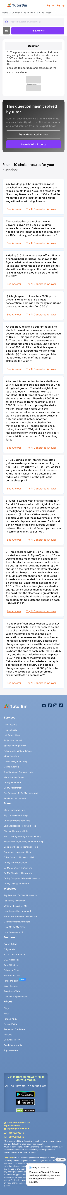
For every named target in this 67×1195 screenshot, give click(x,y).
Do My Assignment (13, 787)
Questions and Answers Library (19, 772)
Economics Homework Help (17, 852)
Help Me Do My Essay (14, 927)
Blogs (6, 1008)
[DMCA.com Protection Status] (26, 1110)
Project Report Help (13, 740)
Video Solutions (11, 756)
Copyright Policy (12, 1039)
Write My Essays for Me (15, 906)
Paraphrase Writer (12, 991)
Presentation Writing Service (18, 751)
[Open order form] (1, 10)
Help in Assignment (13, 932)
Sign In (50, 5)
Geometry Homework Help (17, 921)
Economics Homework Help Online (21, 916)
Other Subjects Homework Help (19, 857)
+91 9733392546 (15, 1133)
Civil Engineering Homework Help (20, 826)
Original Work (10, 949)
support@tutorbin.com (18, 1128)
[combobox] (33, 22)
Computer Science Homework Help (21, 847)
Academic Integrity (13, 1045)
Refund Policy (10, 1019)
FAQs (6, 1013)
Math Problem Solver (14, 777)
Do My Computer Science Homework (22, 878)
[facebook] (44, 705)
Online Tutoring (11, 766)
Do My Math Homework (15, 862)
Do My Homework (12, 782)
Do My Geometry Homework (18, 868)
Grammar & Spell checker (16, 996)
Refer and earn (11, 981)
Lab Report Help (12, 735)
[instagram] (55, 705)
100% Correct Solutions (15, 954)
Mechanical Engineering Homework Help (23, 841)
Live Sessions (10, 724)
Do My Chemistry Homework (18, 873)
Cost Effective (11, 965)
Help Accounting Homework (17, 911)
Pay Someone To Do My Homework (21, 793)
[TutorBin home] (17, 5)
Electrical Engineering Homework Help (22, 836)
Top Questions (11, 1050)
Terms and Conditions (14, 1029)
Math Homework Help (14, 810)
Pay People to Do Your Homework (20, 895)
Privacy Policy (10, 1024)
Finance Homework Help (16, 831)
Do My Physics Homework (16, 883)
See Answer (14, 209)
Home (5, 12)
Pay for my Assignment (15, 900)
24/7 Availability (11, 959)
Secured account (12, 975)
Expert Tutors (10, 944)
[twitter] (61, 705)
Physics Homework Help (16, 815)
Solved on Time (11, 970)
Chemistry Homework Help (17, 820)
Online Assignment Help (15, 761)
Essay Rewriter (11, 986)
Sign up (60, 5)
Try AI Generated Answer (41, 209)
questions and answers (23, 12)
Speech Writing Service (15, 745)
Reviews (8, 1034)
